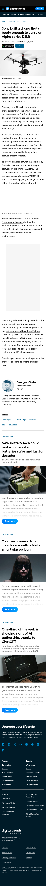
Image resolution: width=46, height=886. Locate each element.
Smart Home (7, 777)
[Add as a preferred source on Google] (8, 46)
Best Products (31, 777)
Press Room (30, 853)
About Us (5, 794)
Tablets (29, 761)
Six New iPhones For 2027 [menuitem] (26, 14)
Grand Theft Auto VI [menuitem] (9, 14)
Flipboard (3, 750)
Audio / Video (7, 773)
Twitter (15, 744)
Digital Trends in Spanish (34, 810)
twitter (22, 389)
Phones (5, 761)
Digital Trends (13, 11)
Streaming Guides (33, 773)
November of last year (12, 221)
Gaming (5, 769)
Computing (6, 765)
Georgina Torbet (9, 42)
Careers (5, 848)
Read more (10, 521)
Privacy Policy (31, 848)
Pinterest (32, 744)
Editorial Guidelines (8, 807)
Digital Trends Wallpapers (35, 805)
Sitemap (29, 858)
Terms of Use (6, 862)
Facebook (3, 744)
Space (28, 769)
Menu (3, 9)
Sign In (39, 8)
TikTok (26, 744)
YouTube (21, 744)
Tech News (13, 424)
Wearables (30, 765)
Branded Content (32, 801)
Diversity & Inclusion (9, 858)
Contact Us (6, 799)
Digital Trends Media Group (13, 870)
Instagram (9, 744)
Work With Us (7, 853)
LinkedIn (38, 744)
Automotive (6, 784)
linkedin (18, 389)
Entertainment (8, 781)
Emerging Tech (7, 420)
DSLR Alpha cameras (30, 114)
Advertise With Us (8, 803)
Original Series (32, 784)
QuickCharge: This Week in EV (27, 420)
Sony (3, 424)
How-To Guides (32, 781)
